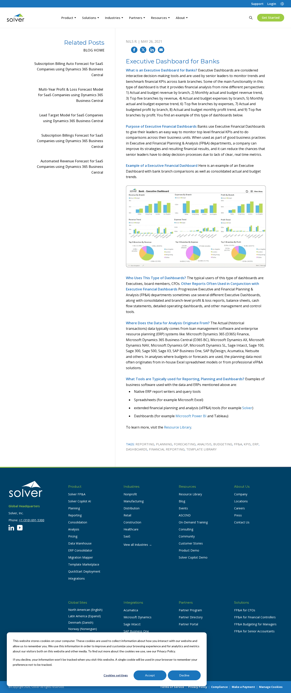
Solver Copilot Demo (193, 557)
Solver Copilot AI (79, 501)
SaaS (127, 536)
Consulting (186, 529)
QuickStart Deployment (84, 571)
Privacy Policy (197, 687)
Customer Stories (191, 543)
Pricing (72, 536)
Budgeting (222, 444)
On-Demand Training (193, 522)
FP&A (238, 444)
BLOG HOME (93, 50)
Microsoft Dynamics (137, 617)
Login (271, 3)
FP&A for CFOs (244, 610)
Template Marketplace (83, 564)
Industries (112, 18)
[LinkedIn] (11, 527)
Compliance (219, 687)
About (180, 18)
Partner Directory (191, 617)
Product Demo (189, 550)
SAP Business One (136, 631)
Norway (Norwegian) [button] (82, 629)
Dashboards (136, 449)
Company (240, 494)
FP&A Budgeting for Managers (255, 624)
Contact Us (241, 522)
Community (187, 536)
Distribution (132, 508)
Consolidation (77, 522)
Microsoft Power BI (191, 416)
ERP (255, 444)
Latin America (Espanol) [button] (84, 616)
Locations (241, 501)
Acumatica (131, 610)
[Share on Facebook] (134, 50)
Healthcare (131, 529)
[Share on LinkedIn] (152, 50)
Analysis (204, 444)
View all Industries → (138, 545)
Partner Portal (188, 624)
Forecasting (185, 444)
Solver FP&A (76, 494)
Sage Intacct (132, 624)
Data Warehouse (80, 543)
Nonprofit (130, 494)
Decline (184, 675)
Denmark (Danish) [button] (80, 622)
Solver (247, 408)
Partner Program (190, 610)
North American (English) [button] (85, 610)
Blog (182, 501)
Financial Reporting (166, 449)
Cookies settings (116, 675)
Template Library (201, 449)
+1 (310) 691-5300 (31, 520)
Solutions (89, 18)
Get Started (270, 18)
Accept (150, 675)
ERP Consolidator (80, 550)
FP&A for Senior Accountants (254, 631)
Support (257, 3)
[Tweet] (143, 50)
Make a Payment (243, 687)
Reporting (144, 444)
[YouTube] (20, 527)
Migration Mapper (80, 557)
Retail (127, 515)
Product (67, 18)
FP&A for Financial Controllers (255, 617)
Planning (164, 444)
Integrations (76, 578)
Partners (135, 18)
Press (238, 515)
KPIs (247, 444)
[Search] (251, 18)
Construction (132, 522)
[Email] (161, 50)
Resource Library (177, 427)
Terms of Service (172, 687)
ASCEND (185, 515)
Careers (239, 508)
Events (183, 508)
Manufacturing (134, 501)
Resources (159, 18)
